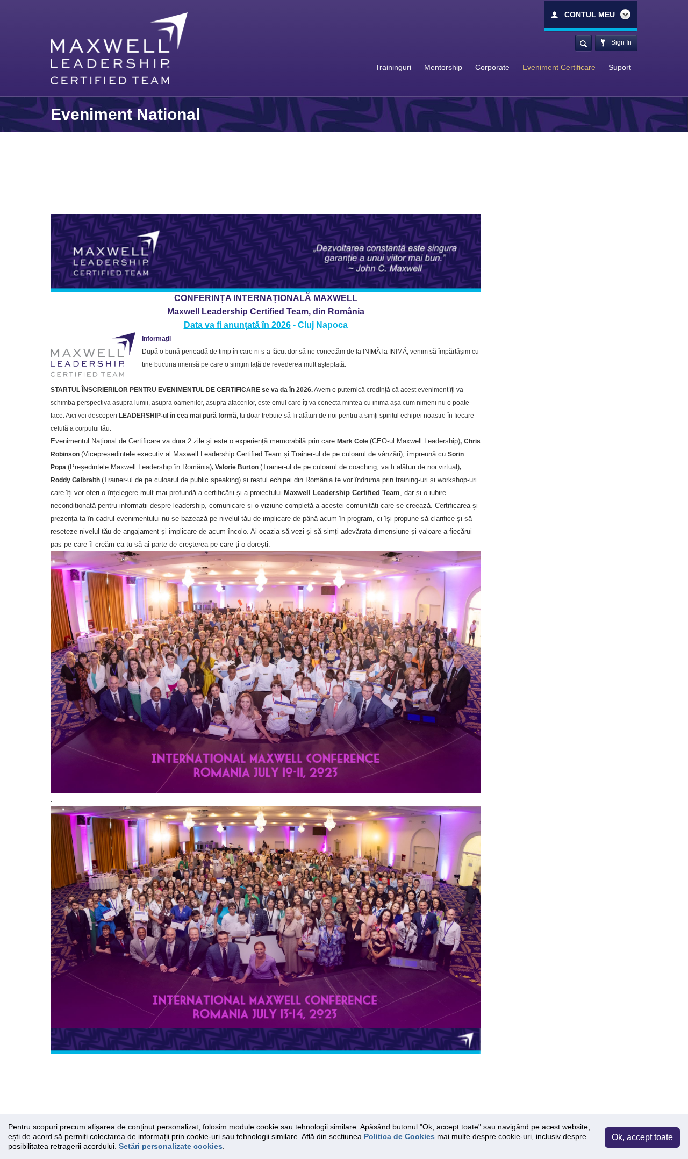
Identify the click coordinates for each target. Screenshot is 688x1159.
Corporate (492, 67)
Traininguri (393, 67)
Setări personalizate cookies (171, 1146)
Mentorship (443, 67)
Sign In (621, 42)
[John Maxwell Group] (119, 48)
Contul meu (589, 14)
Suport (619, 67)
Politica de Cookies (399, 1136)
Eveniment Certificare (559, 67)
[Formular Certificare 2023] (266, 672)
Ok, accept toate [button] (642, 1137)
